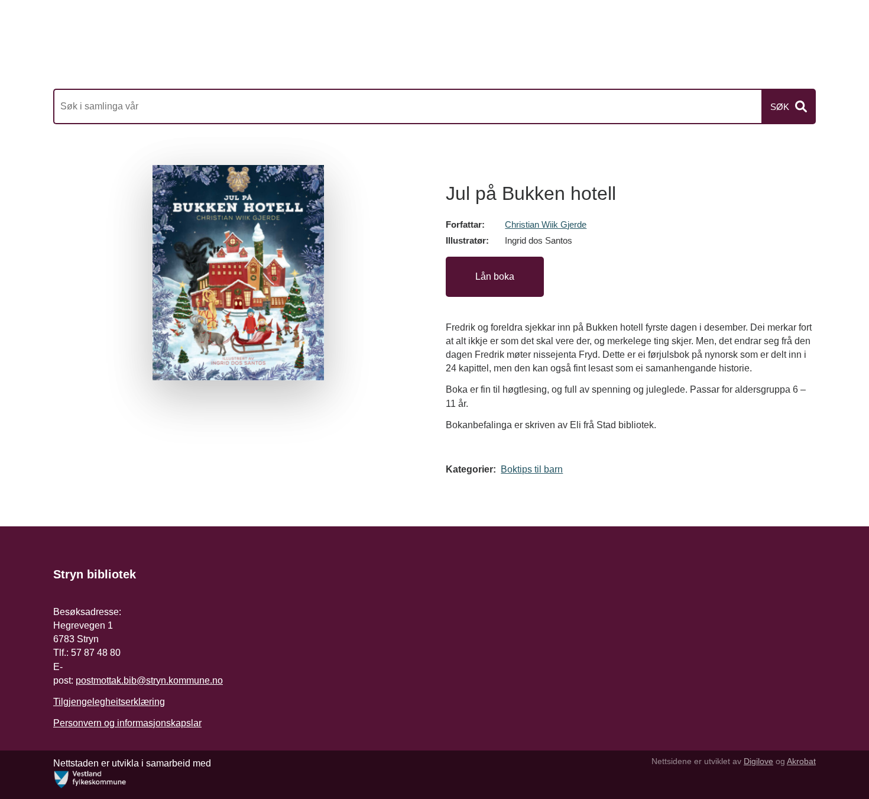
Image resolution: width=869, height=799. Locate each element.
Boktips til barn (532, 469)
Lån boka (494, 276)
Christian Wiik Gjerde (545, 224)
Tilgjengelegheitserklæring (109, 702)
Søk (779, 107)
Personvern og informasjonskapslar (127, 723)
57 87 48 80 (96, 653)
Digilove (758, 761)
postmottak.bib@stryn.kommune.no (149, 680)
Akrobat (801, 761)
